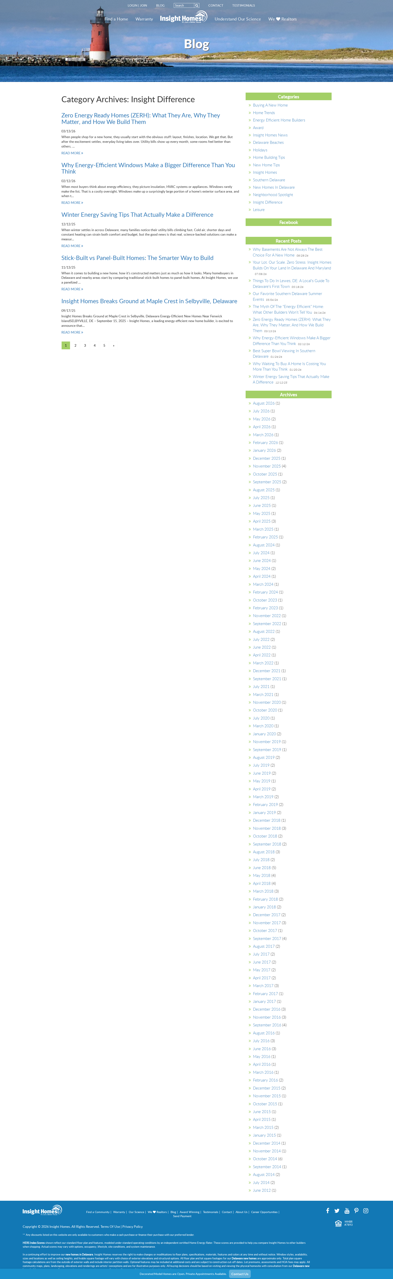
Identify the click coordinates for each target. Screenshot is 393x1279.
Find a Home (116, 19)
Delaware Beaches (268, 142)
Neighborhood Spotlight (273, 194)
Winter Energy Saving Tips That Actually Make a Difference (137, 214)
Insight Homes (265, 172)
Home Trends (264, 112)
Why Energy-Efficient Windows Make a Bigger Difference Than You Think (148, 168)
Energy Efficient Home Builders (279, 120)
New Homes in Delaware (274, 187)
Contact (215, 5)
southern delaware (269, 179)
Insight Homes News (270, 134)
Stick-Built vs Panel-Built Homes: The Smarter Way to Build (137, 258)
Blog (160, 5)
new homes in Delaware (79, 1254)
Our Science (136, 1212)
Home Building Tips (269, 157)
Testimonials (243, 5)
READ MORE (71, 153)
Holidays (260, 149)
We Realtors (282, 19)
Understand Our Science (238, 19)
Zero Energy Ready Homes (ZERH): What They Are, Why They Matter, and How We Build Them (140, 118)
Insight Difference (267, 202)
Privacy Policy (132, 1226)
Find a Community (98, 1212)
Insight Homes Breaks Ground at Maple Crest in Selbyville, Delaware (149, 301)
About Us (241, 1212)
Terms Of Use (110, 1226)
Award (258, 127)
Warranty (144, 19)
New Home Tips (266, 164)
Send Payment (182, 1216)
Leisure (259, 209)
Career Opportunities (264, 1212)
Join (143, 5)
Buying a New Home (270, 105)
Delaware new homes (244, 1258)
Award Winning (189, 1212)
